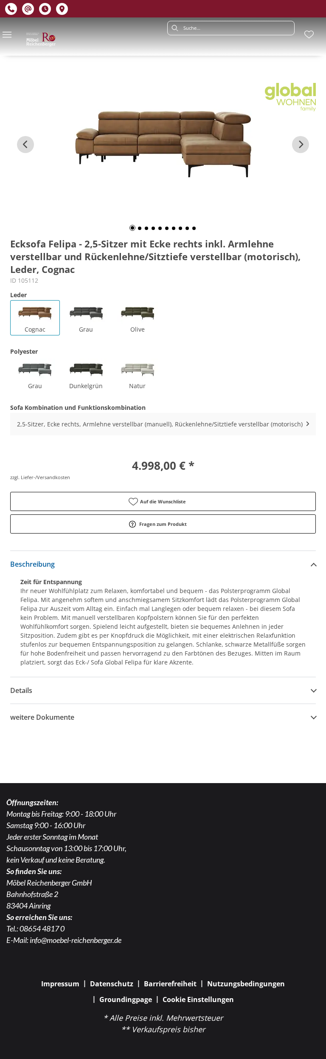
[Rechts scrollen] (300, 144)
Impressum (60, 983)
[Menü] (7, 34)
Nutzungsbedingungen (246, 983)
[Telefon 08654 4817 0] (11, 9)
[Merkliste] (309, 34)
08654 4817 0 (42, 928)
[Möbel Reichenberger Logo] (41, 40)
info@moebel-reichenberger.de (75, 940)
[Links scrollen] (25, 144)
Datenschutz (111, 983)
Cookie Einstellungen (198, 999)
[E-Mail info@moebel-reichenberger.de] (28, 9)
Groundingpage (125, 999)
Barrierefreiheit (170, 983)
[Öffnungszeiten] (45, 9)
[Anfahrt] (62, 9)
